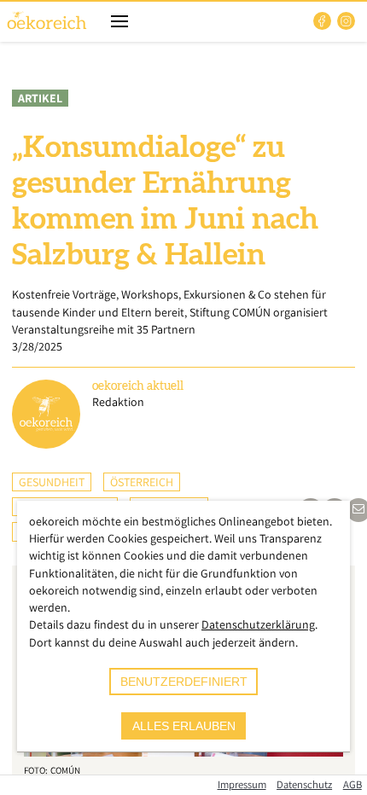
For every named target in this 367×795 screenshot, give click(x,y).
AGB (352, 784)
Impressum (242, 784)
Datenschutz (304, 784)
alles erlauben (184, 726)
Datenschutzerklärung (258, 624)
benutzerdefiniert (184, 681)
